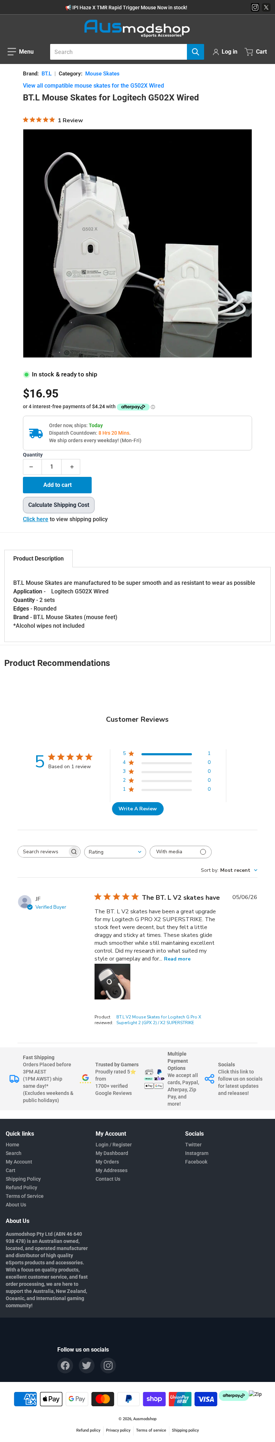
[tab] (38, 558)
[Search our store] (195, 52)
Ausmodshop (144, 1419)
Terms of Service (25, 1196)
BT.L (47, 73)
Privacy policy (118, 1430)
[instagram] (108, 1365)
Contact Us (108, 1179)
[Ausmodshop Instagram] (255, 7)
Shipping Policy (23, 1179)
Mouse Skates (102, 73)
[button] (20, 51)
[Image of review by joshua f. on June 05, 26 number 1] (112, 981)
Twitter (193, 1144)
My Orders (107, 1162)
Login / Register (114, 1144)
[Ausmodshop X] (266, 7)
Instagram (196, 1153)
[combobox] (124, 52)
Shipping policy (185, 1430)
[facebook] (65, 1365)
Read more (177, 958)
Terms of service (151, 1430)
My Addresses (111, 1170)
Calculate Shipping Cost (58, 505)
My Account (19, 1162)
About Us (16, 1205)
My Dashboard (112, 1153)
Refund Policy (21, 1187)
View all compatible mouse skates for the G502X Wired (93, 85)
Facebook (196, 1162)
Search (13, 1153)
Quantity (33, 455)
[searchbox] (42, 851)
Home (12, 1144)
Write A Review (138, 808)
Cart (10, 1170)
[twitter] (87, 1365)
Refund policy (88, 1430)
